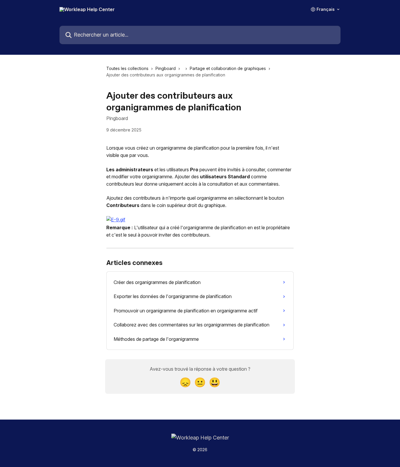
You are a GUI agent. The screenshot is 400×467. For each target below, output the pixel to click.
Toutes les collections (127, 68)
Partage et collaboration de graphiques (228, 68)
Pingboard (165, 68)
